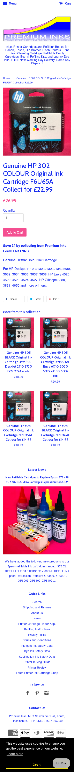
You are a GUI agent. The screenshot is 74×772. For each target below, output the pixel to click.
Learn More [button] (15, 754)
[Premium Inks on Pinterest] (37, 693)
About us (37, 613)
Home (6, 78)
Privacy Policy (37, 635)
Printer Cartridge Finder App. (37, 624)
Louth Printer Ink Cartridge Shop (37, 673)
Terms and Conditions (37, 640)
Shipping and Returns (37, 607)
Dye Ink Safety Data (37, 651)
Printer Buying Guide (37, 662)
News (37, 618)
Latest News (37, 470)
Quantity (9, 210)
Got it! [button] (37, 764)
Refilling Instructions (37, 629)
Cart (67, 3)
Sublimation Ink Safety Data (37, 656)
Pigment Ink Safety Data (37, 645)
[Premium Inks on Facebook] (27, 693)
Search (37, 602)
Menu (12, 3)
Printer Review (37, 667)
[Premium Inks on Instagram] (46, 693)
